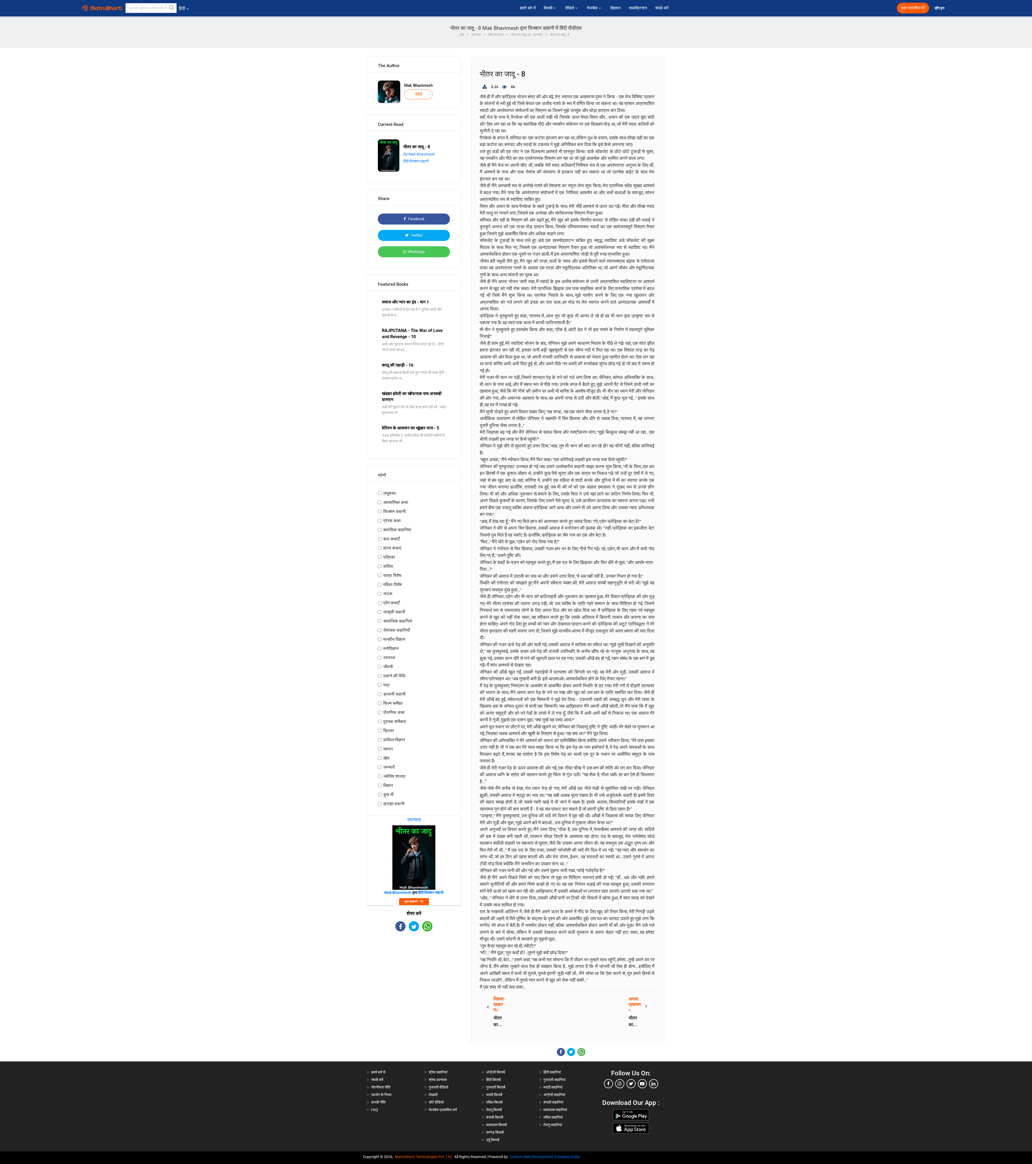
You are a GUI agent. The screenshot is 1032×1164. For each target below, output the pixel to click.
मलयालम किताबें (496, 1125)
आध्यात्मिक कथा (395, 502)
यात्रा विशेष (392, 575)
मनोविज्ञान (391, 648)
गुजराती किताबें (495, 1087)
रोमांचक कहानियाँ (396, 630)
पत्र (386, 685)
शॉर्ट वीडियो (436, 1102)
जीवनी (388, 666)
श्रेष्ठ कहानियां (438, 1072)
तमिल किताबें (494, 1102)
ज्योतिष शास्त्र (394, 776)
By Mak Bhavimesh (419, 154)
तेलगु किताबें (494, 1110)
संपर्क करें (662, 8)
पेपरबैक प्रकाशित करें (443, 1110)
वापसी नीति (378, 1102)
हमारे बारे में (528, 8)
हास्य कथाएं (392, 548)
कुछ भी (388, 794)
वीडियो (570, 8)
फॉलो (418, 94)
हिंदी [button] (182, 8)
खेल (386, 758)
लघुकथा (389, 493)
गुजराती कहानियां (554, 1080)
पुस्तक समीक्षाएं (394, 721)
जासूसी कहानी (394, 611)
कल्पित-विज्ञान (394, 739)
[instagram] (619, 1083)
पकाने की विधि (394, 675)
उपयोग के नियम (381, 1095)
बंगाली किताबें (494, 1117)
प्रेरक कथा (392, 520)
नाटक (387, 593)
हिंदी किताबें (493, 1080)
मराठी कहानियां (552, 1087)
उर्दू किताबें (492, 1140)
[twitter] (631, 1083)
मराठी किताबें (494, 1095)
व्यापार (388, 748)
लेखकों (433, 1095)
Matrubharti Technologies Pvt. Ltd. (424, 1157)
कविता (388, 566)
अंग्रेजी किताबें (495, 1072)
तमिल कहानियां (553, 1117)
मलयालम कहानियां (555, 1110)
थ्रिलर (388, 730)
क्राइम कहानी (393, 803)
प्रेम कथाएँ (391, 602)
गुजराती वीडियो (438, 1087)
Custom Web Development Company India (544, 1157)
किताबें (548, 8)
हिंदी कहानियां (552, 1072)
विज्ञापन (615, 8)
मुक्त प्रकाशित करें (913, 8)
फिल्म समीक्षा (393, 703)
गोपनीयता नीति (380, 1087)
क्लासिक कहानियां (397, 529)
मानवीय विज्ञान (394, 639)
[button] (172, 8)
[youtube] (642, 1083)
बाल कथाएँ (391, 538)
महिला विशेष (392, 584)
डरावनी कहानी (394, 694)
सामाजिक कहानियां (397, 621)
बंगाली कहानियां (553, 1102)
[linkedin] (653, 1083)
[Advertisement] (414, 978)
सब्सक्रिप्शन (638, 8)
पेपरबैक (593, 8)
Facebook (415, 219)
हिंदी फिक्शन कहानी (416, 161)
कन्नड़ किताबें (495, 1132)
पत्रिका (389, 557)
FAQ (374, 1110)
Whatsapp (416, 252)
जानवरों (389, 767)
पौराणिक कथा (394, 712)
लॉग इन (939, 8)
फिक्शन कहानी (394, 511)
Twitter (416, 235)
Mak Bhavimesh (418, 85)
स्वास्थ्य (389, 657)
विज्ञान (388, 785)
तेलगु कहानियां (552, 1125)
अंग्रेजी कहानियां (554, 1095)
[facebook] (608, 1083)
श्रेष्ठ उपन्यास (438, 1080)
